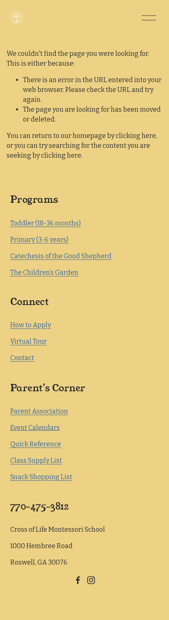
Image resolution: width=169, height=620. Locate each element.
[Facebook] (78, 580)
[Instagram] (91, 580)
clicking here (136, 136)
